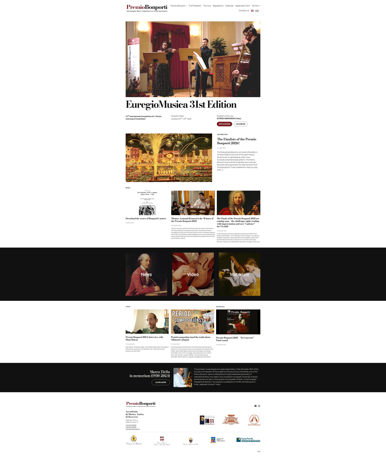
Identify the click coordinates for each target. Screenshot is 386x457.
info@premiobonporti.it (133, 429)
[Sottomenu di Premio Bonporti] (186, 5)
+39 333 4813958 (131, 425)
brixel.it (258, 451)
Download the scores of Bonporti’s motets (146, 218)
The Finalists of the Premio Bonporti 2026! (236, 141)
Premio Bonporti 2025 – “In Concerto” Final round (235, 339)
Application (224, 124)
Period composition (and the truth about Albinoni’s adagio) (190, 338)
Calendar (240, 124)
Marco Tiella (160, 371)
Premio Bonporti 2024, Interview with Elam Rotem (144, 338)
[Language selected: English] (255, 10)
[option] (257, 11)
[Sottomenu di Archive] (259, 5)
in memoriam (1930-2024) (150, 375)
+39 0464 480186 (131, 427)
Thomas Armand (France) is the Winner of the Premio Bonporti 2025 (192, 219)
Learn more (160, 382)
